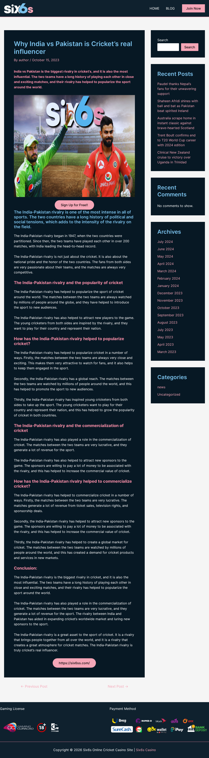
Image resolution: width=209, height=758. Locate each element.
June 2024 (165, 249)
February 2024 (168, 278)
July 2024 (165, 242)
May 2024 (165, 256)
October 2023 (168, 308)
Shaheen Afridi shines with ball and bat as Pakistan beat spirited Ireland (177, 106)
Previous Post (34, 686)
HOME (154, 8)
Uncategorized (168, 394)
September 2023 (170, 315)
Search (162, 40)
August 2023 (167, 322)
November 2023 (170, 300)
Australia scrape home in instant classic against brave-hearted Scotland (176, 123)
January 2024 (168, 286)
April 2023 (165, 344)
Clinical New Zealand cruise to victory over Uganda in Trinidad (174, 157)
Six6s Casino (146, 750)
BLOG (170, 8)
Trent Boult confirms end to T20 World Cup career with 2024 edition (176, 140)
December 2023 (169, 293)
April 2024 (165, 264)
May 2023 (165, 337)
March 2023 (166, 352)
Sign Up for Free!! (74, 205)
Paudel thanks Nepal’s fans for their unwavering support (176, 89)
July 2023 (165, 330)
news (161, 387)
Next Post (118, 686)
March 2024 (166, 271)
